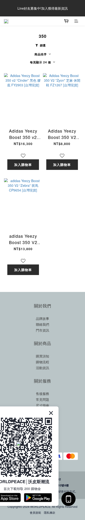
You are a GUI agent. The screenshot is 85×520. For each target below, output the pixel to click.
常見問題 (42, 399)
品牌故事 (42, 318)
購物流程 (42, 361)
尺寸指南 (42, 405)
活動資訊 (42, 367)
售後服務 (42, 393)
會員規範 (35, 512)
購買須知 (42, 356)
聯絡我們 (42, 324)
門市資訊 (42, 330)
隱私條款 (49, 512)
